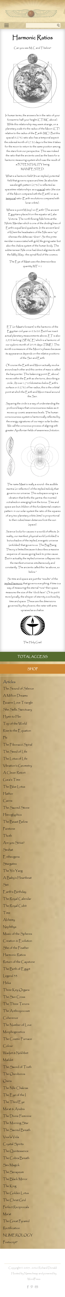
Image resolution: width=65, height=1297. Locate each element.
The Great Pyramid (16, 1221)
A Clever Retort (14, 772)
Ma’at (7, 1214)
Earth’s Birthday (14, 891)
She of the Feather (16, 947)
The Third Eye (14, 1102)
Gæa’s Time (11, 779)
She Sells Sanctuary (17, 709)
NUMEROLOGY (18, 1235)
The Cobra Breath (16, 1158)
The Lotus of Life (15, 758)
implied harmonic (13, 583)
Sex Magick (11, 1165)
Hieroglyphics (12, 814)
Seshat (8, 849)
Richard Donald (47, 1268)
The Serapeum (13, 1172)
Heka (7, 982)
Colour (8, 1046)
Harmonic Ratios (14, 954)
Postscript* (10, 1242)
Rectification (11, 1228)
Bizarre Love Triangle (18, 702)
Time (6, 912)
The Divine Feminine (17, 1116)
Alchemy (9, 919)
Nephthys (9, 926)
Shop (32, 669)
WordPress (33, 1279)
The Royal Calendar (17, 898)
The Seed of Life (15, 751)
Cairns (7, 800)
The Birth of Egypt (16, 968)
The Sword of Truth (17, 1067)
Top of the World (15, 723)
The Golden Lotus (16, 1193)
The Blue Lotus (14, 786)
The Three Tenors (16, 1003)
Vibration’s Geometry (17, 765)
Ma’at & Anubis (14, 1109)
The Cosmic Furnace (17, 1039)
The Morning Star (15, 1123)
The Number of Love (17, 1024)
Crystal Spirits (13, 1144)
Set (5, 884)
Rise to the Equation (17, 730)
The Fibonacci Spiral (17, 744)
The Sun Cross (14, 996)
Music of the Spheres (17, 933)
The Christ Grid (14, 1200)
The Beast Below (15, 821)
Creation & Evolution (17, 940)
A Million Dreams (15, 695)
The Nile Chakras (15, 1088)
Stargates (10, 863)
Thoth (7, 835)
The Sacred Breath (16, 1130)
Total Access (32, 656)
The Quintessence (15, 1151)
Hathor (8, 793)
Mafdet (8, 1060)
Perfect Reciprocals (16, 1207)
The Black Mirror (15, 1179)
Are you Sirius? (13, 842)
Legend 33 (10, 975)
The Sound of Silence (18, 688)
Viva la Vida (11, 1137)
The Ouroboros (14, 1074)
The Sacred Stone (16, 807)
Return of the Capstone (19, 961)
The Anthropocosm (16, 1010)
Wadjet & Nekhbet (15, 1053)
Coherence (10, 1017)
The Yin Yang (13, 870)
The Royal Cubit (15, 905)
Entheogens (11, 856)
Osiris (7, 1081)
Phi (5, 737)
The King (9, 1186)
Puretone (9, 828)
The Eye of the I (14, 1095)
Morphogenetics (14, 1032)
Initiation (54, 430)
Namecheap (31, 1273)
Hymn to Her (12, 716)
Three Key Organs (16, 989)
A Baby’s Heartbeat (17, 877)
